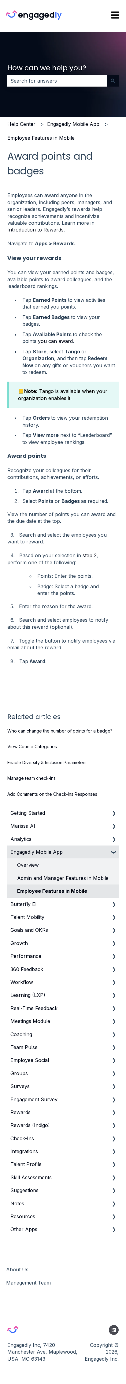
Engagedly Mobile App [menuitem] (36, 852)
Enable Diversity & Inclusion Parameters (47, 762)
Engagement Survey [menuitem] (33, 1099)
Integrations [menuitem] (24, 1151)
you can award (55, 341)
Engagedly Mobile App (73, 124)
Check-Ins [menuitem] (22, 1138)
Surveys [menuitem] (20, 1086)
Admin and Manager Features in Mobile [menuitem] (63, 878)
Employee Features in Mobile (41, 138)
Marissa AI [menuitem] (22, 826)
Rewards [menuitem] (20, 1112)
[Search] (113, 81)
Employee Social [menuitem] (29, 1060)
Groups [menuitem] (19, 1073)
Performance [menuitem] (25, 956)
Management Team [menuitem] (28, 1283)
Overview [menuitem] (28, 865)
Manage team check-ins (31, 778)
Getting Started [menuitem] (27, 813)
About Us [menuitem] (17, 1269)
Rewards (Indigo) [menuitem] (30, 1125)
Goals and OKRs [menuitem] (29, 930)
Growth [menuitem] (19, 943)
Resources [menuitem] (22, 1216)
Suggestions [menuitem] (24, 1190)
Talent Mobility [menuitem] (27, 917)
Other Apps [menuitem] (23, 1229)
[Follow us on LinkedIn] (114, 1330)
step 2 (90, 555)
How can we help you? (46, 68)
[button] (114, 813)
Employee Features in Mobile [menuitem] (52, 891)
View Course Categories (32, 746)
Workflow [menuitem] (21, 982)
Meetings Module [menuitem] (30, 1021)
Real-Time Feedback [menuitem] (33, 1008)
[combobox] (57, 81)
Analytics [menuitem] (20, 839)
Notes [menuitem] (17, 1203)
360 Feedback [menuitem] (26, 969)
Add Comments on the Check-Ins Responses (52, 794)
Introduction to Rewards (35, 230)
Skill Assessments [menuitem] (31, 1177)
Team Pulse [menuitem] (24, 1047)
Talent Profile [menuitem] (26, 1164)
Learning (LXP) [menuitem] (27, 995)
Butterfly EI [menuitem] (23, 904)
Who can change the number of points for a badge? (60, 730)
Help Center (21, 124)
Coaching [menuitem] (21, 1034)
